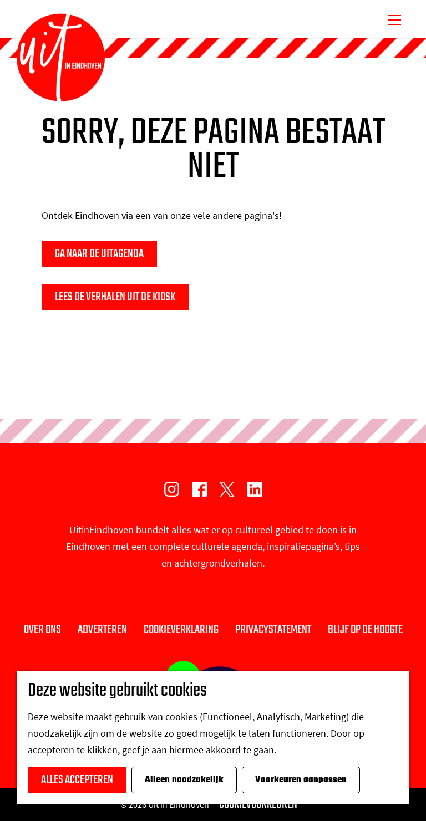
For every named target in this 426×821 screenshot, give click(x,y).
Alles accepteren (77, 780)
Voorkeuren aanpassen (301, 780)
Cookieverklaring (181, 629)
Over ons (42, 629)
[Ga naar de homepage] (61, 57)
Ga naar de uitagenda (99, 253)
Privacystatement (273, 629)
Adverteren (102, 629)
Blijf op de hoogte (365, 629)
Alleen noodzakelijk (184, 780)
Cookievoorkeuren (258, 804)
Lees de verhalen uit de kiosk (115, 297)
